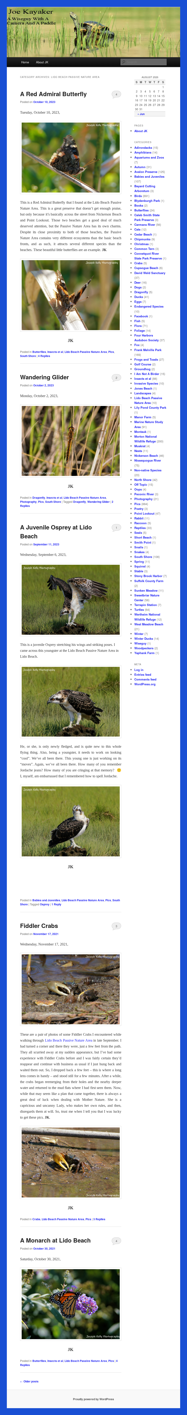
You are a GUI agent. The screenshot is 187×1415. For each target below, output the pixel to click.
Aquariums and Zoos (149, 157)
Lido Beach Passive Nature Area (86, 352)
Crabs (36, 1219)
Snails (138, 547)
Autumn (139, 167)
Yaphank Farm (144, 653)
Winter (138, 634)
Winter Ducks (143, 638)
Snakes (139, 552)
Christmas (141, 244)
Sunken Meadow (146, 590)
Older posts (29, 1381)
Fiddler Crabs (39, 925)
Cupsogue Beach (146, 268)
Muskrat (139, 446)
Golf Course (142, 364)
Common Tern (144, 249)
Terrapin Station (145, 605)
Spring (139, 561)
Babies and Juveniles (46, 900)
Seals (138, 532)
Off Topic (140, 484)
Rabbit (138, 518)
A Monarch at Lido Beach (55, 1240)
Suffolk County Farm (149, 581)
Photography (28, 502)
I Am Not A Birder (146, 374)
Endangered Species (149, 306)
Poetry (138, 508)
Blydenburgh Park (147, 200)
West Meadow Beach (148, 624)
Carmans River (144, 224)
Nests (138, 451)
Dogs (138, 287)
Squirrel (140, 566)
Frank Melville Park (147, 350)
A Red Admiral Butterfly (53, 94)
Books (138, 205)
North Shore (142, 480)
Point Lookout (144, 513)
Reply (56, 904)
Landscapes (142, 393)
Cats (137, 229)
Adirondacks (143, 147)
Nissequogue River (147, 460)
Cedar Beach (143, 234)
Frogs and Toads (146, 359)
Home (25, 62)
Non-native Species (147, 470)
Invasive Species (146, 383)
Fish (137, 321)
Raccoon (140, 523)
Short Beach (143, 537)
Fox (137, 345)
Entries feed (142, 674)
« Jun (141, 114)
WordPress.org (145, 684)
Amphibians (142, 152)
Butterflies (39, 352)
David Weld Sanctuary (149, 273)
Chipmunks (142, 239)
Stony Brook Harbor (148, 576)
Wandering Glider (44, 377)
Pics (111, 352)
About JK (42, 62)
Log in (138, 670)
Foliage (139, 330)
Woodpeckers (143, 648)
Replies (44, 356)
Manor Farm (142, 417)
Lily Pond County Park (150, 407)
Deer (137, 282)
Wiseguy (140, 643)
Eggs (138, 301)
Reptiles (140, 528)
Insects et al (55, 352)
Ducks (138, 297)
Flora (138, 326)
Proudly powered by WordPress (93, 1399)
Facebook (141, 316)
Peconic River (144, 494)
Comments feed (145, 679)
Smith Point (142, 542)
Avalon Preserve (145, 171)
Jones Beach (143, 388)
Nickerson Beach (146, 455)
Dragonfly (38, 498)
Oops (138, 489)
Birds (138, 196)
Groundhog (142, 369)
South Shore (28, 356)
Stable (138, 571)
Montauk (140, 431)
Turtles (139, 609)
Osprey (44, 904)
